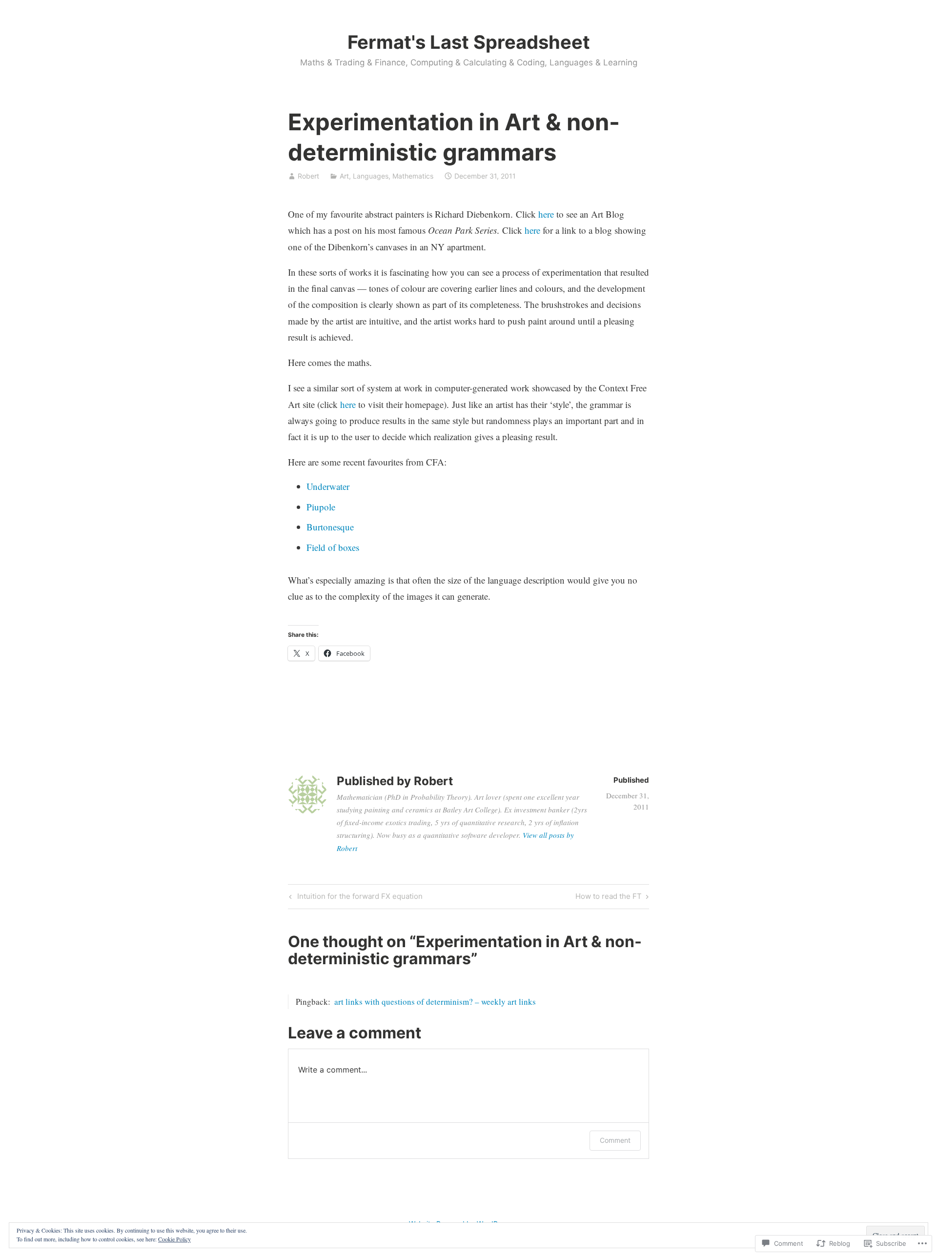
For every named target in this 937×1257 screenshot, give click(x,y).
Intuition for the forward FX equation (354, 898)
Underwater (327, 486)
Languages (370, 176)
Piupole (320, 507)
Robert (308, 176)
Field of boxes (332, 547)
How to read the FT (608, 898)
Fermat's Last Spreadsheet (468, 42)
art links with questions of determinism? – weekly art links (435, 1001)
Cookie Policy (174, 1239)
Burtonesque (330, 527)
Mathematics (412, 176)
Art (344, 176)
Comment (615, 1140)
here (546, 214)
